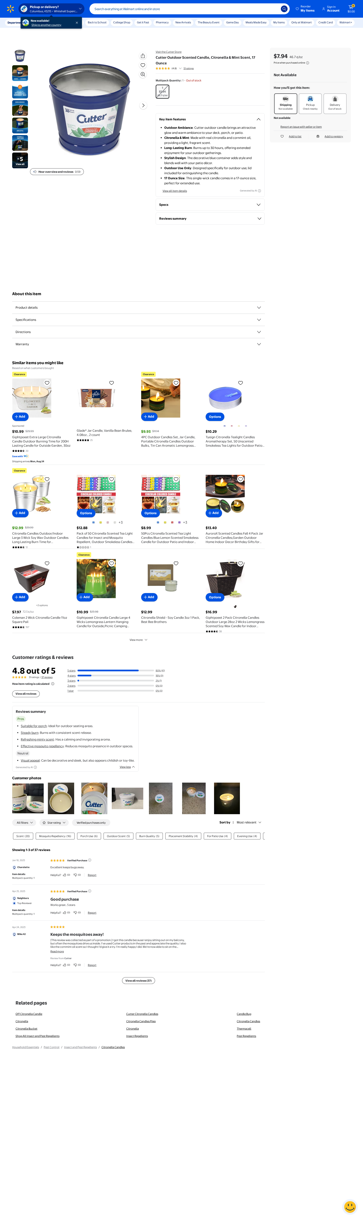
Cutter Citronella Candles (142, 1014)
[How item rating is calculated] (52, 683)
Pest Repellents (246, 1036)
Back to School (97, 22)
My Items (279, 22)
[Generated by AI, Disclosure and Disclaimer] (259, 190)
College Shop (121, 22)
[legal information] (307, 63)
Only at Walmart (301, 22)
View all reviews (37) (138, 980)
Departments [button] (16, 22)
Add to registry (334, 136)
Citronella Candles (248, 1021)
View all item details (175, 190)
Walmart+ (345, 22)
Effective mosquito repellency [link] (42, 746)
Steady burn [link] (29, 733)
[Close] (77, 22)
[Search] (284, 8)
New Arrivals (183, 22)
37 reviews (47, 677)
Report (92, 875)
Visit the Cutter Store (169, 51)
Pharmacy (162, 22)
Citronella (22, 1021)
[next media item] (143, 105)
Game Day (232, 22)
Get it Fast (143, 22)
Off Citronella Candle (29, 1014)
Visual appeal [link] (30, 760)
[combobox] (189, 8)
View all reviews (26, 693)
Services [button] (42, 22)
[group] (175, 68)
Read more (57, 951)
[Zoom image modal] (143, 74)
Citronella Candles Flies (141, 1021)
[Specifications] (259, 319)
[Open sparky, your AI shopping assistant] (350, 1207)
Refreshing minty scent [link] (37, 739)
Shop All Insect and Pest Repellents (37, 1036)
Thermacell (244, 1028)
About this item (26, 293)
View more (136, 639)
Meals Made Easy (256, 22)
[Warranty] (259, 344)
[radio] (162, 92)
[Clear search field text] (275, 8)
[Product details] (259, 307)
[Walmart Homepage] (10, 8)
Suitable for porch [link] (34, 726)
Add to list (295, 136)
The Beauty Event (209, 22)
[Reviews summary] (180, 68)
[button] (305, 8)
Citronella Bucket (26, 1028)
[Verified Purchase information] (89, 860)
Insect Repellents (137, 1036)
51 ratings (189, 68)
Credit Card (325, 22)
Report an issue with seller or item (301, 126)
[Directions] (259, 332)
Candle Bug (244, 1014)
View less (125, 767)
